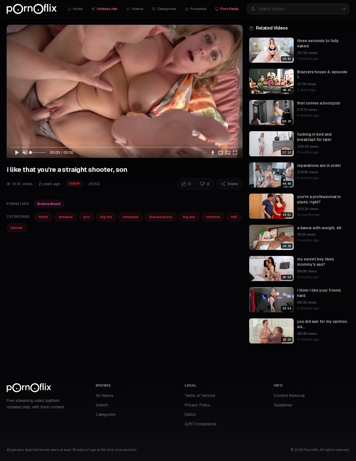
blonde (17, 227)
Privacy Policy (198, 405)
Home (78, 8)
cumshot (213, 216)
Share (232, 183)
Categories (166, 8)
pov (86, 216)
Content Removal (289, 395)
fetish (43, 216)
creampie (131, 216)
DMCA (190, 414)
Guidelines (283, 405)
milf (234, 216)
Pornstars (198, 8)
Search (102, 405)
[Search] (343, 9)
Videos (138, 8)
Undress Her (107, 8)
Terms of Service (200, 395)
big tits (106, 216)
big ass (189, 216)
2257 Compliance (200, 423)
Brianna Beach (49, 204)
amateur (66, 216)
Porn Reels (230, 8)
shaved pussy (160, 216)
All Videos (104, 395)
